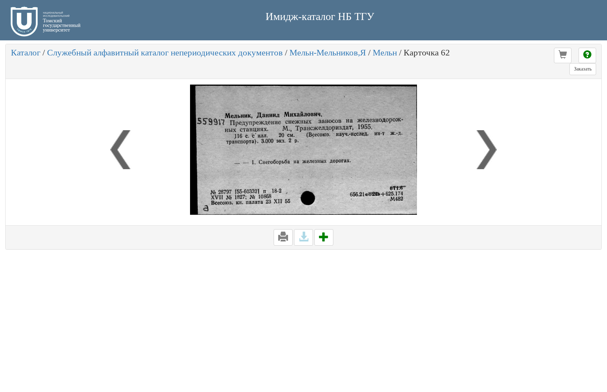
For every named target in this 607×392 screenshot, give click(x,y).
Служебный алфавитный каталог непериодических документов (165, 52)
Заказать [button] (583, 69)
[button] (563, 55)
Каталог (25, 52)
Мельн (385, 52)
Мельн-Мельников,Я (327, 52)
